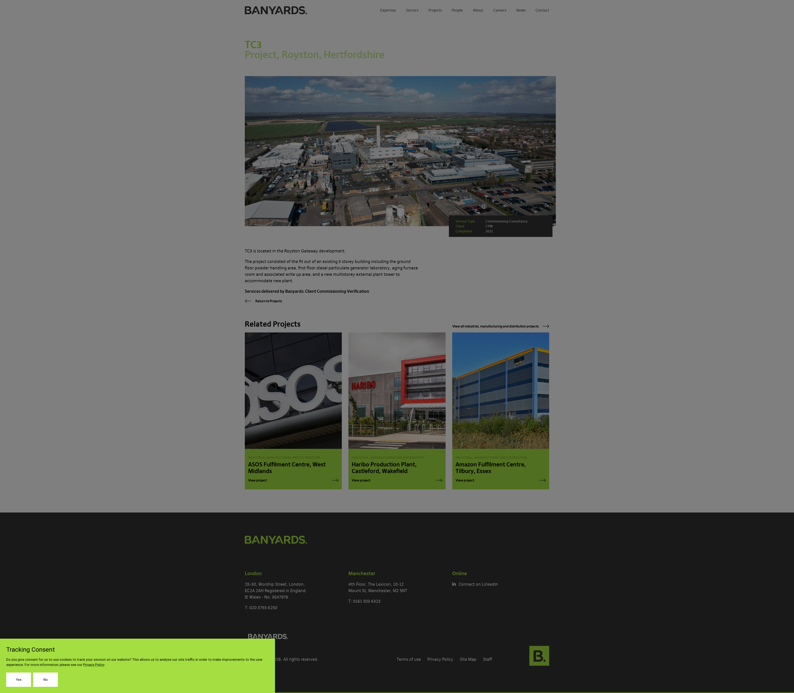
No (45, 679)
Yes (19, 679)
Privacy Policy (93, 665)
